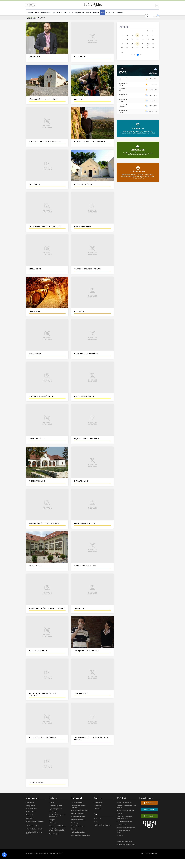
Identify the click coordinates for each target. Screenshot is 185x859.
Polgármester (30, 802)
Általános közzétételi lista (124, 802)
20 (137, 43)
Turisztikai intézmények (78, 832)
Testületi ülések (31, 812)
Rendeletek (29, 815)
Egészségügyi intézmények (79, 810)
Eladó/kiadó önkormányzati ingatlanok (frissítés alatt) (57, 829)
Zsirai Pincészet (36, 782)
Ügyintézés (55, 12)
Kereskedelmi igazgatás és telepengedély (57, 815)
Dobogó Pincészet (82, 226)
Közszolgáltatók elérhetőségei (80, 835)
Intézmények (85, 12)
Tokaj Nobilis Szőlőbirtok (86, 651)
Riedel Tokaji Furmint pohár (102, 825)
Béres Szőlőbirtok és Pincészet (43, 99)
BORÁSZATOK (138, 128)
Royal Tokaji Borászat (85, 523)
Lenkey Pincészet (37, 438)
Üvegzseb (120, 813)
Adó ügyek (52, 820)
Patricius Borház (37, 481)
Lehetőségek (98, 809)
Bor (102, 12)
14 (142, 39)
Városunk (29, 12)
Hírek (36, 12)
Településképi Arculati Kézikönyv (123, 831)
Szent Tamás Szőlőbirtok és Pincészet (46, 608)
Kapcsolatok (119, 12)
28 (142, 48)
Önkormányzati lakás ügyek (57, 826)
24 (122, 48)
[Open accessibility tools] (4, 854)
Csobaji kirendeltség (33, 826)
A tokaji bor (97, 822)
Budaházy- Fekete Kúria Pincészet (45, 142)
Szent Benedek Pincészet (85, 566)
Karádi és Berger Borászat (86, 354)
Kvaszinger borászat (84, 396)
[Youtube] (31, 5)
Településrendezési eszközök (126, 827)
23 (153, 43)
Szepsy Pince (79, 608)
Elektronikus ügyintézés (56, 805)
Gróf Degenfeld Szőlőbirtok (87, 269)
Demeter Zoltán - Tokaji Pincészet (90, 142)
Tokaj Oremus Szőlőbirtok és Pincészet (42, 694)
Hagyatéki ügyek (54, 834)
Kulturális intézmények (78, 816)
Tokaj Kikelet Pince (38, 651)
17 (122, 43)
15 (147, 39)
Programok (78, 12)
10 (122, 39)
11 (127, 39)
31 (122, 52)
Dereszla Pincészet (83, 184)
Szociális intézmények (78, 820)
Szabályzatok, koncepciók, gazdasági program (125, 817)
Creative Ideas (153, 853)
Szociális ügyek (53, 812)
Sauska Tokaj (35, 566)
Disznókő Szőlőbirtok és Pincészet (45, 226)
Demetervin (34, 184)
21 (142, 43)
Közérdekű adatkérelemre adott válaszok (126, 806)
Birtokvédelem (53, 823)
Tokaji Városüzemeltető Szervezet (78, 806)
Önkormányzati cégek (78, 826)
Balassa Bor (34, 57)
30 (153, 48)
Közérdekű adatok (66, 12)
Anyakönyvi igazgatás (55, 809)
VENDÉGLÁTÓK (138, 150)
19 (132, 43)
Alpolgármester (30, 805)
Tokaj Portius (80, 693)
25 (127, 48)
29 (147, 48)
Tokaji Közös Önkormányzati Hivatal (35, 822)
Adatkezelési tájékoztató (124, 841)
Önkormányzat (45, 12)
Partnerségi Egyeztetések (124, 821)
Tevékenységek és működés (125, 810)
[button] (134, 54)
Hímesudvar (34, 311)
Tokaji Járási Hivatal (77, 802)
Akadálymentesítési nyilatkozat (126, 844)
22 (147, 43)
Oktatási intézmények (78, 813)
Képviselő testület (31, 809)
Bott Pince (79, 99)
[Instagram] (34, 5)
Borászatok (97, 819)
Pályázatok (109, 12)
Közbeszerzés (121, 824)
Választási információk (33, 18)
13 (137, 39)
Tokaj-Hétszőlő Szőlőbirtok (42, 737)
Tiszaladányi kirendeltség (34, 829)
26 (132, 48)
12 (132, 39)
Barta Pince (79, 57)
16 (153, 39)
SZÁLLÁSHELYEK (137, 172)
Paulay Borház (81, 481)
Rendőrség (74, 823)
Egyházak (74, 829)
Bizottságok (29, 818)
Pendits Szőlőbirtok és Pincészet (44, 523)
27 (137, 48)
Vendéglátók (97, 805)
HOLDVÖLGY (79, 311)
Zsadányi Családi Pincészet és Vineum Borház (91, 738)
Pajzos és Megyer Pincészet (86, 438)
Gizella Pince (35, 269)
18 (127, 43)
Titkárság (51, 802)
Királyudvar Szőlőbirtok (41, 396)
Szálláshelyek (98, 802)
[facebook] (27, 5)
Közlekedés (120, 835)
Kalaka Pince (35, 354)
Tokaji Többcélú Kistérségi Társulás (34, 833)
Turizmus (95, 12)
